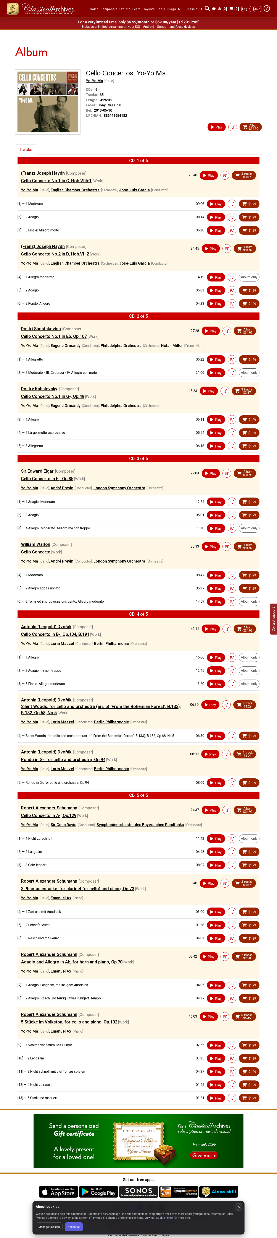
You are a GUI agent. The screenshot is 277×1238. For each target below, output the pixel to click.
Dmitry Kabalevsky (39, 388)
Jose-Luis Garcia (134, 190)
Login (246, 9)
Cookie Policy (164, 1217)
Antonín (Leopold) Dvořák (46, 626)
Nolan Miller (172, 345)
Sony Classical (109, 105)
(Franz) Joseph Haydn (43, 173)
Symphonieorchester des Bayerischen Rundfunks (140, 824)
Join (257, 9)
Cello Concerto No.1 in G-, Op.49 (52, 396)
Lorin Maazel (62, 643)
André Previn (62, 488)
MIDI (181, 9)
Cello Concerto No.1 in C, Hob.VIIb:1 (56, 180)
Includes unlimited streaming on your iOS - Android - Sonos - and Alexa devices (138, 27)
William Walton (35, 544)
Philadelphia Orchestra (121, 345)
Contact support (273, 619)
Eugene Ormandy (66, 345)
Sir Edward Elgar (37, 471)
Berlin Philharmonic (111, 643)
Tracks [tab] (25, 149)
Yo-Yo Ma (94, 80)
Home (94, 9)
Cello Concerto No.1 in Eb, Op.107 (54, 336)
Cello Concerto (35, 552)
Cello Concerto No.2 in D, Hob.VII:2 (55, 254)
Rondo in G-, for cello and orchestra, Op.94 (63, 759)
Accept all (74, 1226)
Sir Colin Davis (63, 824)
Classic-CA (195, 9)
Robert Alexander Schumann (49, 807)
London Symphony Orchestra (119, 488)
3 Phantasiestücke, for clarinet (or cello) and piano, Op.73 (77, 888)
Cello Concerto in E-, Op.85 (47, 478)
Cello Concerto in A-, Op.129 (48, 815)
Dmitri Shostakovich (41, 328)
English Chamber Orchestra (75, 190)
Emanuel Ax (61, 898)
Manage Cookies (49, 1226)
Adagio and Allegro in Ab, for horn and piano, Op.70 (71, 962)
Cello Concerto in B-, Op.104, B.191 (55, 634)
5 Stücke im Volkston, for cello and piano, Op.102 (69, 1022)
